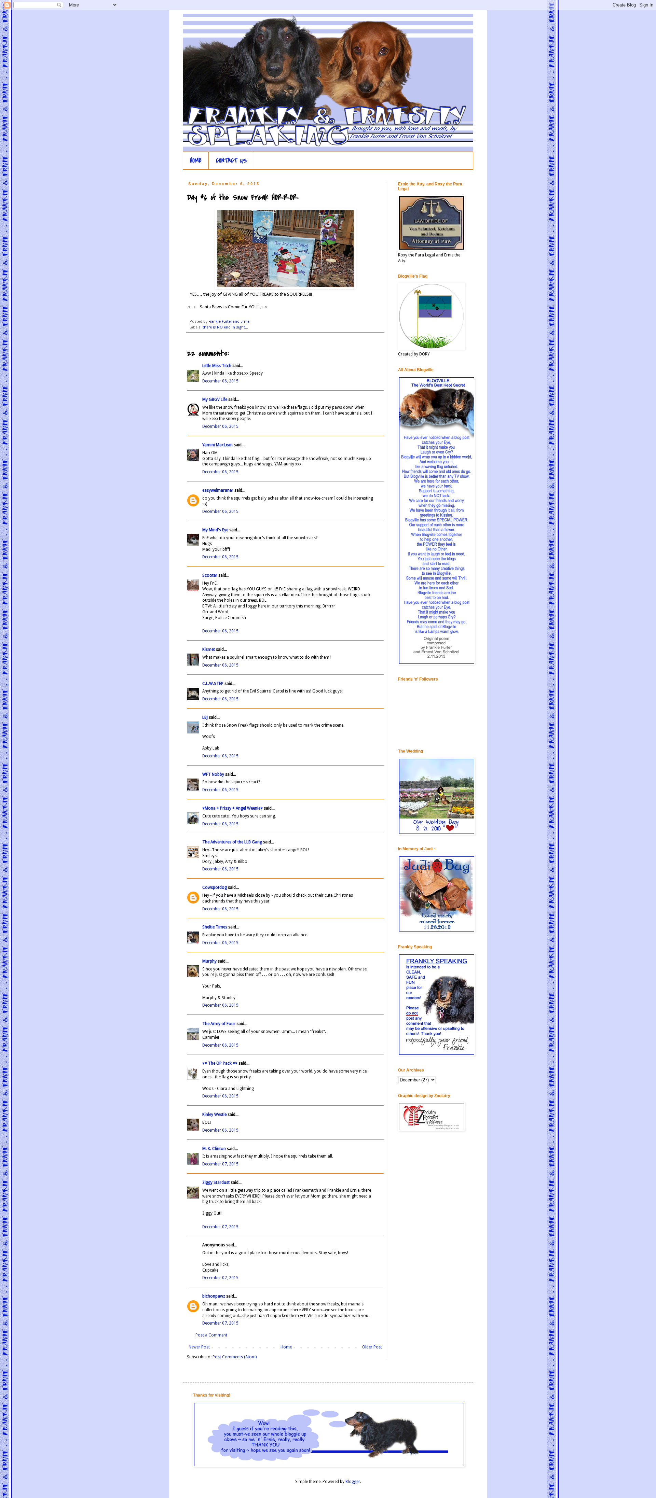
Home (286, 1347)
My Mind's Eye (215, 530)
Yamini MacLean (217, 445)
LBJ (205, 717)
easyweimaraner (217, 490)
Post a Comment (211, 1335)
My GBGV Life (214, 399)
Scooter (209, 575)
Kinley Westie (214, 1114)
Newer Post (199, 1347)
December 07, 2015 (220, 1164)
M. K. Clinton (214, 1148)
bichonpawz (213, 1296)
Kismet (208, 649)
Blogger (352, 1481)
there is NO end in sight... (225, 327)
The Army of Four (218, 1023)
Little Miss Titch (216, 365)
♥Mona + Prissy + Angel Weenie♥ (232, 808)
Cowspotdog (214, 887)
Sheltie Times (214, 927)
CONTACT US (231, 160)
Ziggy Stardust (216, 1182)
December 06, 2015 (220, 381)
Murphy (209, 961)
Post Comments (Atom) (235, 1357)
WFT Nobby (213, 774)
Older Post (372, 1347)
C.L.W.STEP (212, 683)
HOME (196, 160)
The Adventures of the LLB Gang (232, 842)
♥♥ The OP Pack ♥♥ (219, 1063)
